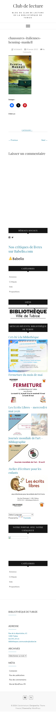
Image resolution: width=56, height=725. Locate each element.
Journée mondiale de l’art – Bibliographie (25, 440)
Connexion (13, 671)
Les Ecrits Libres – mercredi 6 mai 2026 (27, 409)
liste (11, 287)
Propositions (14, 291)
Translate (27, 518)
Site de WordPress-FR (17, 684)
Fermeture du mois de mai (25, 375)
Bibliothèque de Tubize (23, 611)
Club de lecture (28, 6)
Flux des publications (16, 675)
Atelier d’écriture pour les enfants (24, 471)
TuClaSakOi (17, 49)
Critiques (13, 282)
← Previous (13, 140)
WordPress (36, 708)
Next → (44, 140)
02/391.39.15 (13, 639)
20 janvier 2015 (32, 49)
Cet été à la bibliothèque (23, 337)
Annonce (12, 277)
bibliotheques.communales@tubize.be (22, 641)
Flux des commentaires (17, 680)
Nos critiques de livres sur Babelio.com (25, 249)
